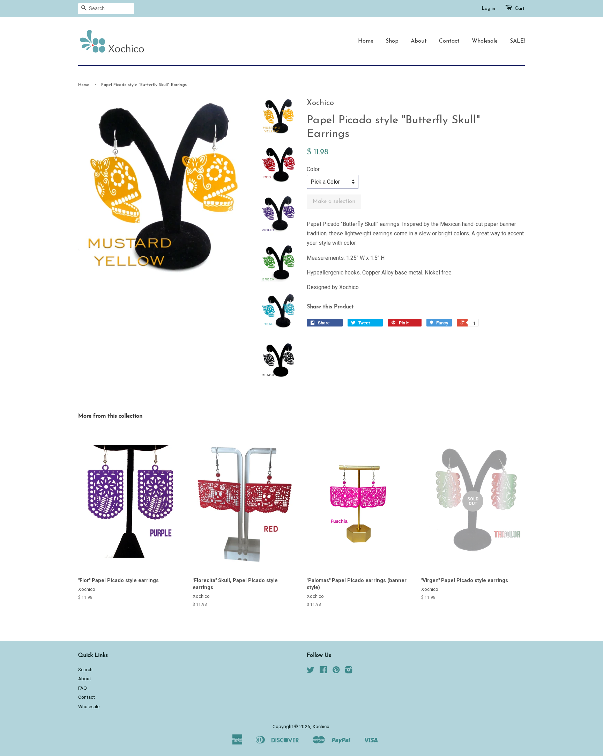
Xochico (320, 726)
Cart (520, 8)
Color (313, 169)
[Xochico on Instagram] (348, 671)
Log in (488, 8)
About (419, 41)
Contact (449, 41)
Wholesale (485, 41)
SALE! (517, 41)
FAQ (82, 688)
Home (365, 41)
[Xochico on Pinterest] (336, 671)
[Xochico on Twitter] (310, 671)
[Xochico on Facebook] (323, 671)
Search (85, 669)
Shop (392, 41)
